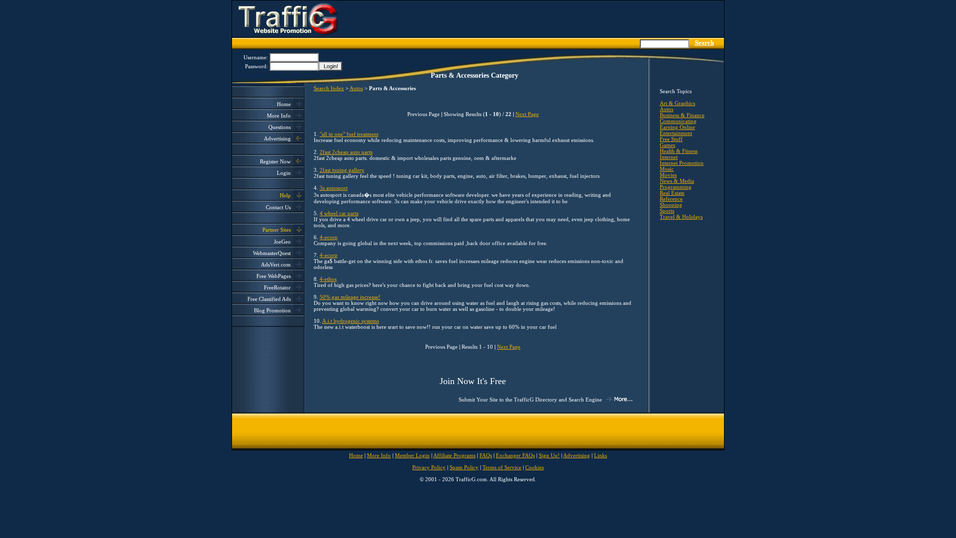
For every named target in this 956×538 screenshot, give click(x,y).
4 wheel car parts (339, 213)
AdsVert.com (276, 265)
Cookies (534, 467)
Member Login (412, 455)
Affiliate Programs (454, 455)
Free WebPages (273, 276)
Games (667, 145)
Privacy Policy (429, 467)
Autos (356, 88)
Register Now (275, 161)
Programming (676, 187)
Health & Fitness (679, 151)
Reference (671, 199)
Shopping (671, 205)
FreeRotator (277, 287)
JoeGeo (282, 242)
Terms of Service (501, 467)
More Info (279, 116)
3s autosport (334, 188)
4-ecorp (329, 237)
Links (600, 455)
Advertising (277, 138)
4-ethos (328, 279)
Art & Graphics (677, 103)
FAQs (485, 455)
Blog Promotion (272, 310)
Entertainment (676, 133)
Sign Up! (549, 455)
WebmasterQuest (272, 253)
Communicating (678, 121)
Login (284, 173)
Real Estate (672, 193)
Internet (669, 157)
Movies (668, 175)
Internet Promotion (682, 163)
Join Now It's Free (473, 381)
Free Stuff (671, 139)
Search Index (329, 88)
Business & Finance (682, 115)
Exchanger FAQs (515, 455)
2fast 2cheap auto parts (346, 152)
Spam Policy (464, 467)
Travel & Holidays (681, 217)
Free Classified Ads (269, 299)
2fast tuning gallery (342, 170)
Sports (667, 211)
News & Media (677, 181)
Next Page (527, 114)
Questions (279, 127)
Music (667, 169)
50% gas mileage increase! (350, 297)
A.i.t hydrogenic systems (350, 321)
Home (284, 104)
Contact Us (278, 207)
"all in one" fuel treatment (349, 134)
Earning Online (677, 127)
